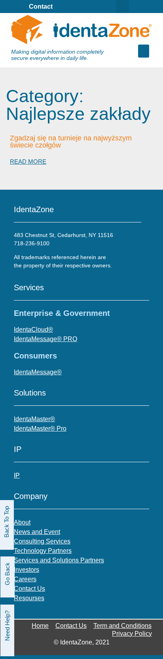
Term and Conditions (122, 625)
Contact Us (71, 625)
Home (40, 625)
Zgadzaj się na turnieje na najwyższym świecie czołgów (71, 141)
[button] (143, 51)
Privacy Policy (132, 633)
